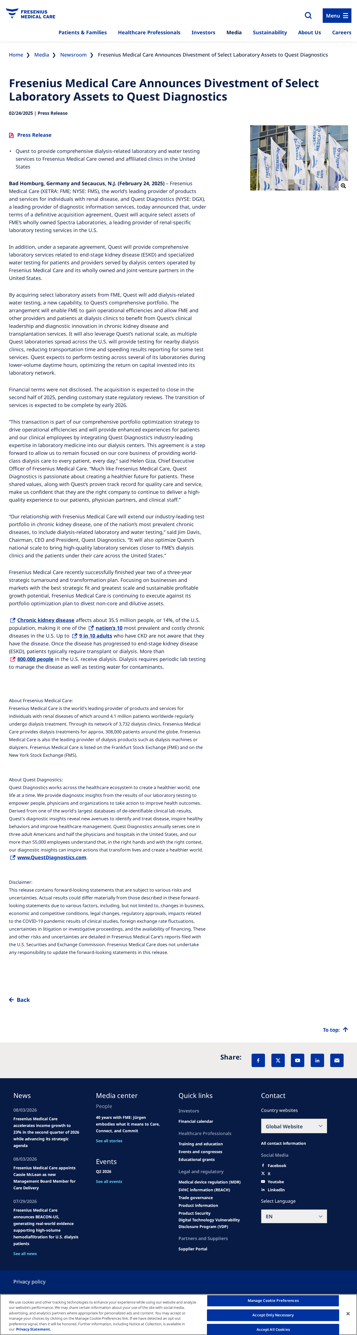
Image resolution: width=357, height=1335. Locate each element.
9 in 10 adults (95, 635)
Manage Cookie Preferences (273, 1300)
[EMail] (337, 1060)
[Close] (348, 1314)
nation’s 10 (109, 627)
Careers (341, 32)
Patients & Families (83, 32)
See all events (109, 1181)
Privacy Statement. (33, 1329)
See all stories (109, 1140)
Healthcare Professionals (149, 32)
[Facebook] (258, 1060)
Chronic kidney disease (45, 620)
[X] (278, 1060)
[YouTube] (297, 1060)
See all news (25, 1253)
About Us (309, 32)
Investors (203, 32)
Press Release (34, 134)
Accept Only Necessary (273, 1314)
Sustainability (270, 32)
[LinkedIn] (317, 1060)
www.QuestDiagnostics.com (51, 857)
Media (234, 32)
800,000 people (35, 659)
